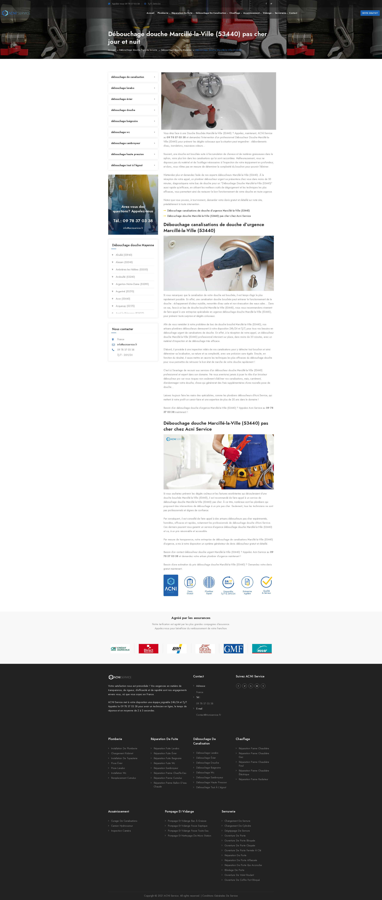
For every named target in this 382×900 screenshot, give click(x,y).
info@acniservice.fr (133, 228)
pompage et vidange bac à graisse (187, 821)
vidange (267, 12)
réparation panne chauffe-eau (170, 773)
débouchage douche (123, 110)
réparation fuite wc (164, 763)
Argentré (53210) (125, 291)
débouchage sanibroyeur (125, 143)
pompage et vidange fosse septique (187, 826)
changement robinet (122, 753)
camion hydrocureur (122, 826)
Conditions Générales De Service (220, 895)
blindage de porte (234, 870)
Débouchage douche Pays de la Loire (138, 50)
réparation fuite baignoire (168, 758)
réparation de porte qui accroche (243, 865)
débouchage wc (120, 132)
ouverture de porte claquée (240, 845)
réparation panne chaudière (254, 748)
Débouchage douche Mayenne (176, 50)
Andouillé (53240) (125, 277)
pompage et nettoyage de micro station (189, 835)
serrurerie (280, 12)
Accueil (111, 50)
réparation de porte (236, 855)
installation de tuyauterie (124, 758)
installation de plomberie (124, 748)
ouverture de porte (235, 835)
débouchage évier (122, 99)
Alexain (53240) (124, 262)
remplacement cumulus (123, 778)
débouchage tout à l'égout (127, 165)
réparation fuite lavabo (166, 748)
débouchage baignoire (124, 121)
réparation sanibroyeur (166, 768)
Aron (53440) (123, 298)
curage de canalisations (124, 821)
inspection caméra (121, 830)
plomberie (163, 12)
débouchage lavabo (122, 88)
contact (293, 12)
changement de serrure (237, 821)
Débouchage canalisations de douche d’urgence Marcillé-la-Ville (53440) (208, 210)
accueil (150, 12)
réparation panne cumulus (168, 778)
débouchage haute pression (127, 154)
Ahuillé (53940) (124, 255)
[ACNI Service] (16, 13)
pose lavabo (118, 768)
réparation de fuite (182, 12)
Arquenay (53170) (125, 306)
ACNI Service (171, 895)
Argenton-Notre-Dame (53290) (132, 284)
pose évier (117, 763)
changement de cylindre (238, 826)
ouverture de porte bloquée (240, 840)
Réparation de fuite (164, 739)
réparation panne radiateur (253, 779)
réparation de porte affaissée (241, 860)
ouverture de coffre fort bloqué (242, 880)
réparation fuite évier (165, 753)
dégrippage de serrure (237, 830)
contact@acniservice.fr (208, 715)
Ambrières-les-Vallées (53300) (132, 269)
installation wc (118, 773)
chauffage (234, 12)
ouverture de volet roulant (239, 875)
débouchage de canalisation (211, 12)
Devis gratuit (370, 13)
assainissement (251, 12)
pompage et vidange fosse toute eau (188, 830)
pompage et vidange (179, 811)
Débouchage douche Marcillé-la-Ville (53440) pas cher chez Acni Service (209, 216)
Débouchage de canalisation (204, 741)
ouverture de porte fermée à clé (243, 850)
